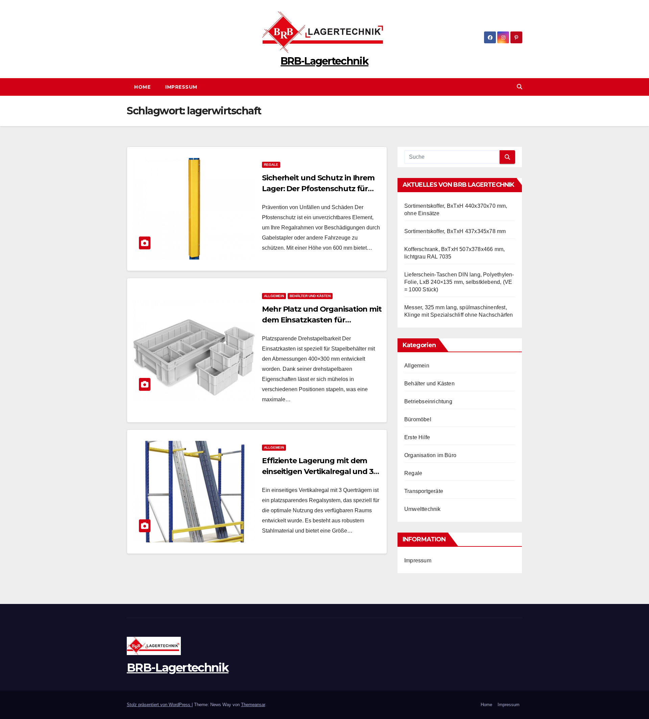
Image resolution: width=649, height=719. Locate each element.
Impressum (181, 87)
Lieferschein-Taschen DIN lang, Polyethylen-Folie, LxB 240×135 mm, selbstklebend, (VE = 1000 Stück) (459, 282)
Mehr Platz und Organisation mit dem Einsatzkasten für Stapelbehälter (322, 320)
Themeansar (253, 704)
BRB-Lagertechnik (324, 61)
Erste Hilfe (417, 437)
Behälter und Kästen (310, 296)
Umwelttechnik (422, 509)
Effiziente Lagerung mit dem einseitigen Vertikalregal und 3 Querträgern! (317, 471)
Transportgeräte (423, 491)
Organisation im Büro (430, 455)
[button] (519, 87)
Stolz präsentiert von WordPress (159, 704)
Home (142, 87)
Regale (271, 164)
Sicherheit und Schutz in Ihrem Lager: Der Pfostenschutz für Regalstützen (318, 188)
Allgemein (274, 296)
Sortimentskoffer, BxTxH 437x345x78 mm (455, 231)
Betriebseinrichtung (428, 401)
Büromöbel (417, 419)
